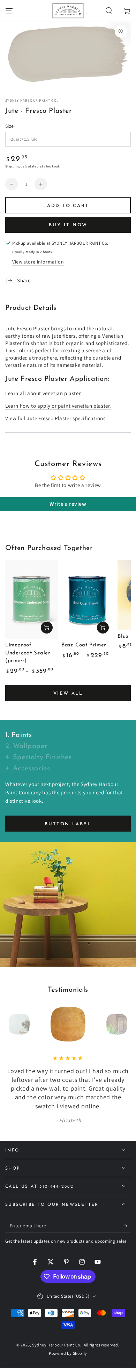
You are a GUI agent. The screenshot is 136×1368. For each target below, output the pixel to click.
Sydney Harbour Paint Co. (31, 100)
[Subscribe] (127, 1226)
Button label (68, 824)
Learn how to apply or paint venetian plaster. (58, 405)
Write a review (68, 504)
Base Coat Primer (83, 645)
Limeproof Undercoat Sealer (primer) (28, 653)
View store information (38, 262)
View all (68, 693)
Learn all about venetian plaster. (43, 393)
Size (9, 126)
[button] (109, 11)
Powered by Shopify (68, 1353)
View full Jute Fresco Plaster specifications (55, 418)
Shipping (12, 166)
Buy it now (68, 225)
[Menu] (9, 11)
